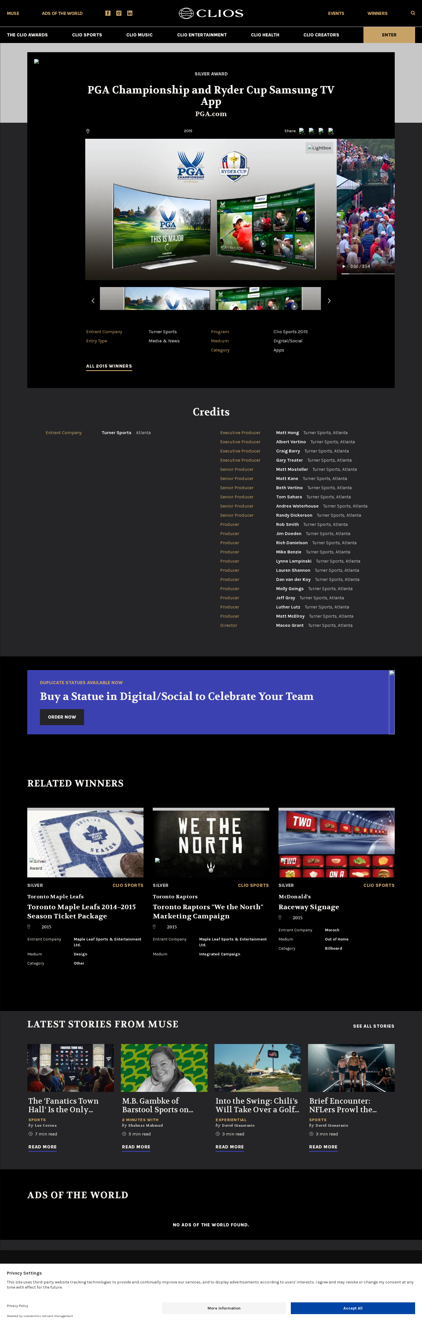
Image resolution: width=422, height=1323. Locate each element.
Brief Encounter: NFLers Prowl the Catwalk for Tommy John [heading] (346, 1105)
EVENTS (336, 13)
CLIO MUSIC (139, 35)
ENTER (389, 35)
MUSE (13, 13)
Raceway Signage (308, 907)
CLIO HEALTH (265, 35)
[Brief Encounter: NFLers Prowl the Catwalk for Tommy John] (351, 1068)
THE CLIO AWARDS (27, 35)
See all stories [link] (374, 1026)
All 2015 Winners (109, 366)
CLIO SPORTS (87, 35)
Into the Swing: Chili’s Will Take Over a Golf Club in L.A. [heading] (257, 1105)
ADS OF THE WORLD (62, 13)
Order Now (62, 717)
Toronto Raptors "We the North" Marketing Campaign (208, 912)
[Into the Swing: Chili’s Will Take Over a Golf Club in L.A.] (257, 1068)
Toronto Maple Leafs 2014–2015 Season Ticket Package (81, 912)
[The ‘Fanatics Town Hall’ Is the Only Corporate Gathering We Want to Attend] (70, 1068)
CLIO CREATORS (321, 35)
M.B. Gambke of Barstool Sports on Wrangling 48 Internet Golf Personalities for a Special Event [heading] (164, 1105)
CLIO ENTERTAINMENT (202, 35)
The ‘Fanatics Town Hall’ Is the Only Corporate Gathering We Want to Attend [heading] (66, 1105)
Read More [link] (42, 1147)
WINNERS (377, 13)
